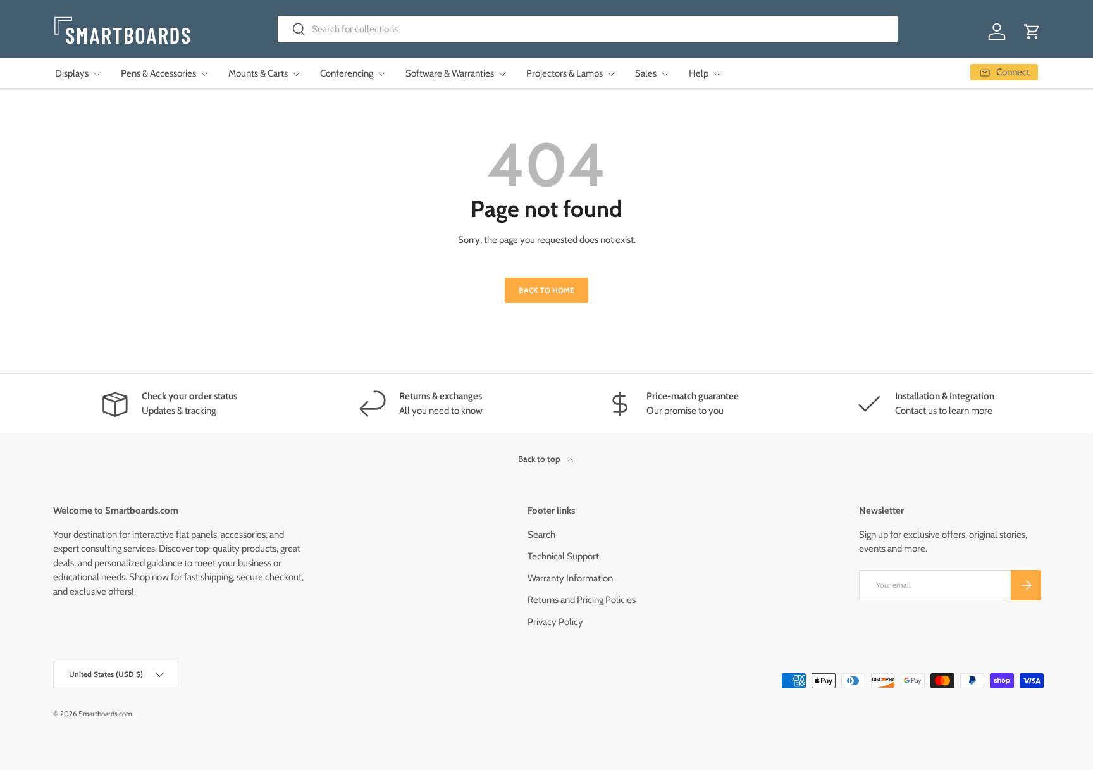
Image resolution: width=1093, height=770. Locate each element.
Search (541, 534)
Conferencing (346, 73)
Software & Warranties (449, 73)
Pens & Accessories (158, 73)
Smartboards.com (105, 713)
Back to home (546, 290)
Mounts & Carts (258, 73)
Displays (72, 73)
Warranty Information (570, 578)
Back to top (540, 459)
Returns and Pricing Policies (582, 599)
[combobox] (588, 29)
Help (698, 73)
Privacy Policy (555, 622)
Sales (646, 73)
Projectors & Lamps (564, 73)
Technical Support (563, 556)
